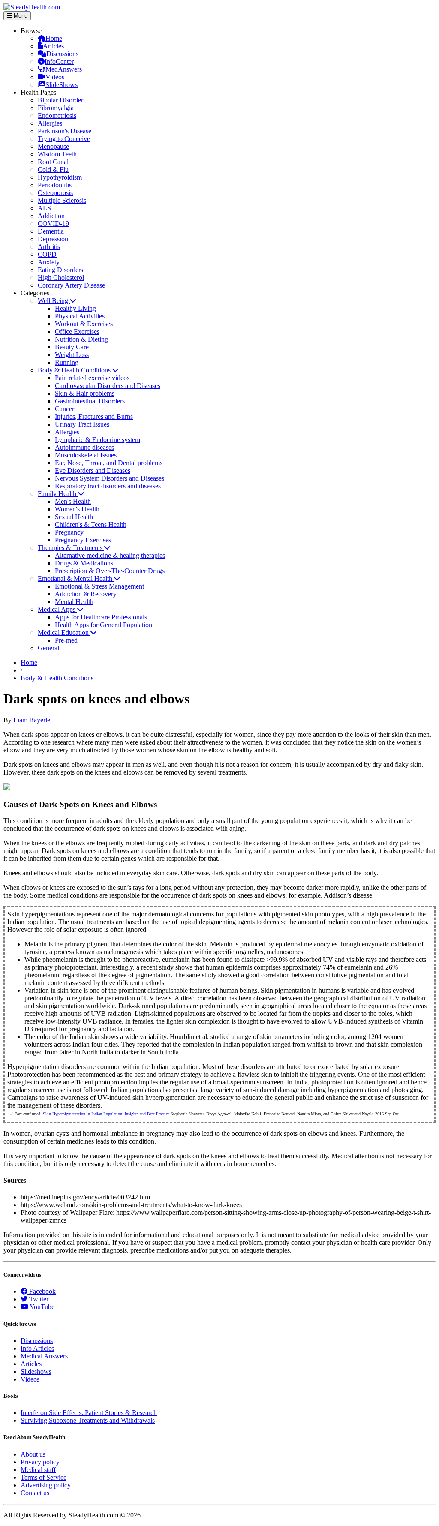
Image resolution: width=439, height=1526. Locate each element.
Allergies (50, 123)
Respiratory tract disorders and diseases (108, 486)
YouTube (41, 1306)
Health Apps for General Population (103, 624)
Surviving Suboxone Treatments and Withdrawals (88, 1420)
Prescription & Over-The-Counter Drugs (110, 570)
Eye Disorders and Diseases (92, 470)
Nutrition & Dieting (81, 339)
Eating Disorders (60, 269)
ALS (44, 208)
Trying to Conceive (64, 138)
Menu (19, 15)
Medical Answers (44, 1356)
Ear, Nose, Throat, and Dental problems (108, 462)
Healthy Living (75, 308)
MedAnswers (63, 69)
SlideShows (61, 84)
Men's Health (73, 501)
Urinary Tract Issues (82, 424)
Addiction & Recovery (86, 594)
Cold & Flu (53, 169)
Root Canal (53, 161)
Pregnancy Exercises (83, 540)
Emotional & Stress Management (99, 586)
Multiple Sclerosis (62, 200)
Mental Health (74, 601)
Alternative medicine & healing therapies (110, 555)
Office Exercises (77, 331)
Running (66, 362)
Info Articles (37, 1348)
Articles (53, 46)
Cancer (64, 408)
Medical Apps (57, 609)
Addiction (51, 215)
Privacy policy (40, 1462)
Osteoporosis (55, 192)
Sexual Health (74, 516)
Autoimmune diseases (84, 447)
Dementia (51, 231)
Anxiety (49, 262)
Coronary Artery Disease (71, 285)
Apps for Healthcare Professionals (101, 617)
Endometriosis (57, 115)
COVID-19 (53, 223)
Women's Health (77, 509)
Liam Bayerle (31, 720)
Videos (54, 77)
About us (33, 1454)
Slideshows (36, 1371)
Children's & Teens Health (90, 524)
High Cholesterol (61, 277)
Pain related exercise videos (92, 378)
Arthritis (49, 246)
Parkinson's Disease (64, 131)
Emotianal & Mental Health (76, 578)
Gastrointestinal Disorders (90, 401)
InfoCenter (59, 61)
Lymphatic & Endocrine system (97, 439)
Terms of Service (43, 1477)
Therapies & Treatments (71, 547)
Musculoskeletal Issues (86, 455)
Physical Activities (80, 316)
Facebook (41, 1291)
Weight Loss (72, 354)
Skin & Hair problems (84, 393)
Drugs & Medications (84, 563)
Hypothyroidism (60, 177)
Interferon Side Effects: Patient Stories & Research (89, 1412)
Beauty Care (72, 347)
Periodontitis (55, 185)
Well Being (54, 300)
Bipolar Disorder (60, 100)
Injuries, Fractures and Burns (94, 416)
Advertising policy (46, 1485)
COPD (47, 254)
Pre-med (66, 640)
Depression (53, 239)
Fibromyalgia (56, 107)
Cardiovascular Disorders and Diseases (107, 385)
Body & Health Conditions (75, 370)
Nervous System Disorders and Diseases (109, 478)
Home (53, 38)
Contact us (35, 1492)
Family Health (58, 493)
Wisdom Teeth (57, 154)
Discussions (62, 53)
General (48, 648)
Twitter (37, 1299)
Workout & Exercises (84, 323)
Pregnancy (69, 532)
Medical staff (38, 1469)
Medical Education (64, 632)
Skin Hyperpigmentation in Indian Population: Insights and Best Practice (106, 1113)
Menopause (53, 146)
